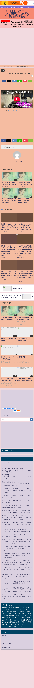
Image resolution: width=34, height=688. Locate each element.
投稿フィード (5, 639)
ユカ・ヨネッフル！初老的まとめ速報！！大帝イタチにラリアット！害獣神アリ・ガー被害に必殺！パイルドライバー (16, 548)
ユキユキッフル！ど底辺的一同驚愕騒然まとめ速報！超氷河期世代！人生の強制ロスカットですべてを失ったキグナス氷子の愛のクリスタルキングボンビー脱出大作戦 (16, 589)
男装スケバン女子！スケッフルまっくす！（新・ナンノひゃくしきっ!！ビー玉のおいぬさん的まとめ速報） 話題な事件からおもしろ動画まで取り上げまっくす (17, 517)
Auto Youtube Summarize (15, 110)
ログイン (4, 635)
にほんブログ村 (5, 415)
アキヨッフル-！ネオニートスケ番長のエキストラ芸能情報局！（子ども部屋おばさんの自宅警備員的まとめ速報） (17, 569)
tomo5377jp (17, 161)
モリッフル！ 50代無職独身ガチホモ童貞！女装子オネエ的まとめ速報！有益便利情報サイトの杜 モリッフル (16, 583)
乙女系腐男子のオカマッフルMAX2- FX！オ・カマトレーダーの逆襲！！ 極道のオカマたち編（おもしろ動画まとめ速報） (17, 476)
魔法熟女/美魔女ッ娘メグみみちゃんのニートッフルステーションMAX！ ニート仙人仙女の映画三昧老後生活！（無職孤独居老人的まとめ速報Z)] (17, 483)
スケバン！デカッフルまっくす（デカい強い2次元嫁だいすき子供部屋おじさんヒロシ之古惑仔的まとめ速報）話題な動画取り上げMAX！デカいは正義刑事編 (16, 562)
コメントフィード (6, 643)
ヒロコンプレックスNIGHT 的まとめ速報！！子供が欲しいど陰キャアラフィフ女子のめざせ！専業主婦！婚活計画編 (17, 596)
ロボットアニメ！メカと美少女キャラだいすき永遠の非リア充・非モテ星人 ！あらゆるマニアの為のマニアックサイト (17, 524)
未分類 (2, 70)
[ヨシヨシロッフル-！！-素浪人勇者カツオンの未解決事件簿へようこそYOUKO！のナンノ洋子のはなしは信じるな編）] (16, 576)
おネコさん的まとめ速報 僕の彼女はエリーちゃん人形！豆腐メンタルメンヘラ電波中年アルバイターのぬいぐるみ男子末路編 (16, 470)
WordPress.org (6, 647)
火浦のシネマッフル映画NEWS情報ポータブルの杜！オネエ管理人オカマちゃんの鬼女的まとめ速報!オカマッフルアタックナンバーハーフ (17, 541)
